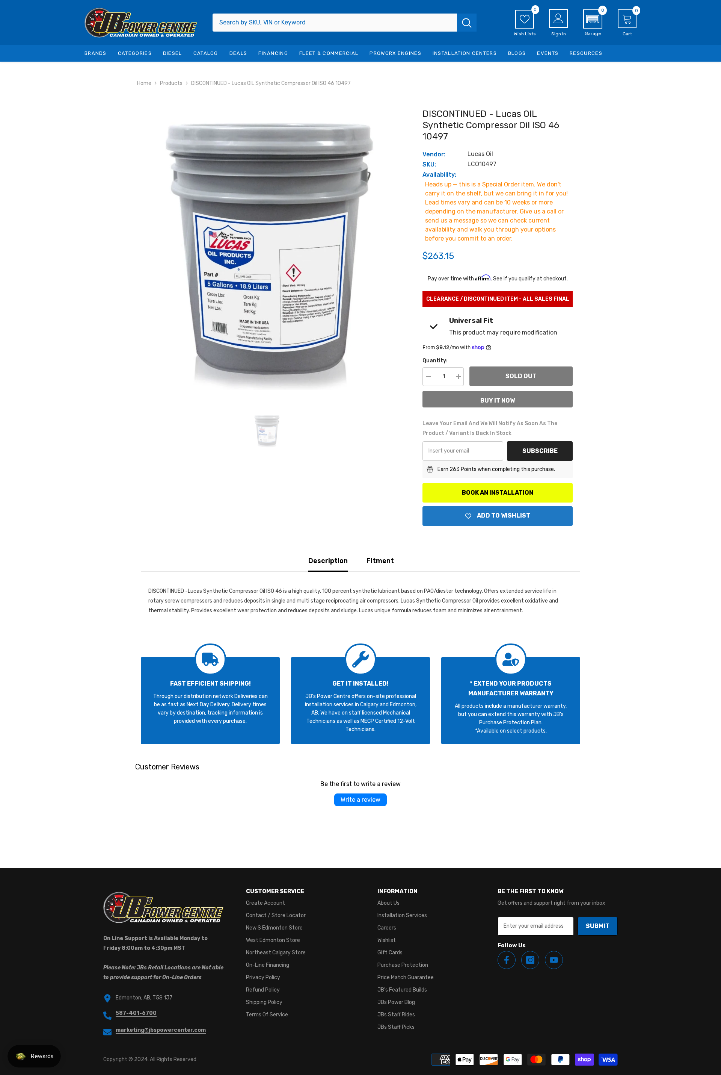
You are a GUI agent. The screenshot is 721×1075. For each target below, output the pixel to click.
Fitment (380, 561)
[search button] (467, 23)
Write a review (360, 799)
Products (171, 83)
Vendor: (433, 154)
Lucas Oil (480, 153)
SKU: (429, 164)
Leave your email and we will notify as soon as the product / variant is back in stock (489, 428)
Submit (597, 926)
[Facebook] (507, 960)
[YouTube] (554, 960)
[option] (267, 249)
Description (328, 561)
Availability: (439, 174)
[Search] (345, 23)
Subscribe (540, 450)
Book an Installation (497, 492)
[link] (210, 700)
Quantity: (435, 360)
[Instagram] (530, 960)
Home (144, 83)
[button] (592, 22)
